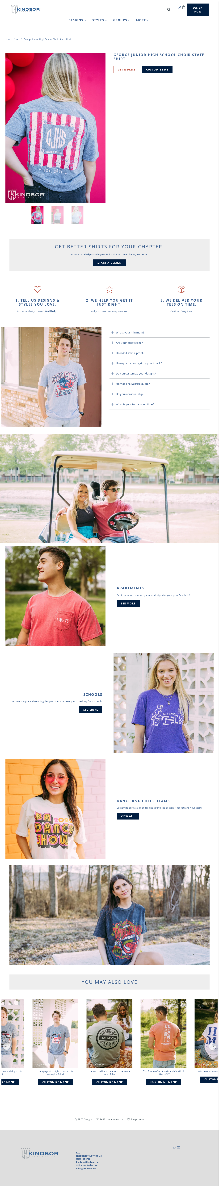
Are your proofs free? (129, 343)
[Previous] (6, 1046)
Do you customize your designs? (136, 373)
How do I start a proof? (130, 353)
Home (8, 39)
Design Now (198, 9)
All (17, 39)
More (141, 20)
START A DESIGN (109, 263)
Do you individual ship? (130, 394)
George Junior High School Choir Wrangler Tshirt (55, 1073)
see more (128, 603)
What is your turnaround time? (135, 404)
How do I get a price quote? (133, 384)
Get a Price (127, 69)
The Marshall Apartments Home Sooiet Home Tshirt (109, 1073)
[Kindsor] (26, 10)
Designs (75, 20)
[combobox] (109, 9)
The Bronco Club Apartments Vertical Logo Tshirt (163, 1072)
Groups (120, 20)
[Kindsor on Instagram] (174, 1148)
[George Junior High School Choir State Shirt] (55, 128)
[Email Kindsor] (178, 1148)
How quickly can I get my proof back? (139, 363)
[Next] (212, 1046)
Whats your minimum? (130, 332)
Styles (98, 20)
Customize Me (157, 69)
